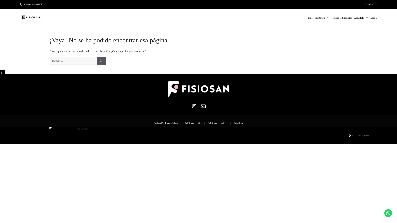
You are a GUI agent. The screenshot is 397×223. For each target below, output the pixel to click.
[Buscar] (101, 61)
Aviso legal (238, 123)
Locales (373, 18)
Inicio (310, 18)
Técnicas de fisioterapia (341, 18)
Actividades (359, 18)
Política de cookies (193, 123)
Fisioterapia (320, 18)
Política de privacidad (217, 123)
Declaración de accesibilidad (166, 123)
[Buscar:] (73, 60)
